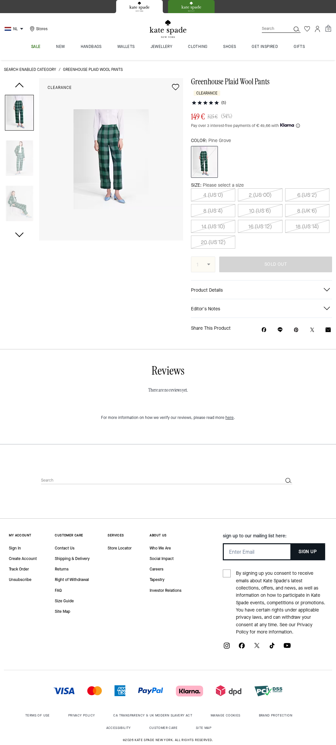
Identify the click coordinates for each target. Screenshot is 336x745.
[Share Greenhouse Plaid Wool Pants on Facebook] (264, 330)
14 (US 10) (213, 226)
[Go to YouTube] (287, 648)
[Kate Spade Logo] (168, 29)
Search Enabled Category (30, 69)
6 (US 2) (307, 195)
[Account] (318, 29)
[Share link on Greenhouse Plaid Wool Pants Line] (280, 330)
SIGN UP (308, 551)
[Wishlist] (307, 29)
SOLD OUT (275, 264)
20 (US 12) (213, 242)
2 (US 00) (260, 195)
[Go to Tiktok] (272, 648)
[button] (19, 114)
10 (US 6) (260, 210)
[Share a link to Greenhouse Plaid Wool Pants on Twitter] (312, 330)
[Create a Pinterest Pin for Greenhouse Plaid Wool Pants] (296, 330)
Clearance (60, 87)
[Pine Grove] (204, 162)
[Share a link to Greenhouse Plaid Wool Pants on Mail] (328, 330)
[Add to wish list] (175, 87)
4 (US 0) (213, 195)
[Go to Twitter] (257, 648)
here (229, 417)
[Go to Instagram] (227, 648)
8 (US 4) (213, 210)
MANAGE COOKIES (226, 715)
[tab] (139, 6)
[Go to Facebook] (242, 648)
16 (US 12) (260, 226)
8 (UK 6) (307, 210)
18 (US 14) (307, 226)
